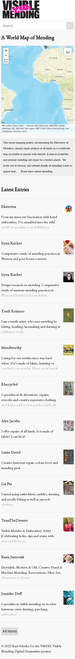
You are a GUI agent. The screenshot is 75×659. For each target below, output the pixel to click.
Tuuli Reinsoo (12, 311)
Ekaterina (8, 206)
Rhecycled (9, 384)
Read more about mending (36, 171)
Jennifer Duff (11, 593)
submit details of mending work (50, 165)
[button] (6, 50)
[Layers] (68, 51)
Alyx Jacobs (10, 420)
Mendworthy (11, 347)
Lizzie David (10, 452)
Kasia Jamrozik (12, 556)
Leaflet (7, 125)
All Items (10, 631)
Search (70, 26)
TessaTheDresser (14, 520)
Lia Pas (6, 483)
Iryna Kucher (11, 243)
